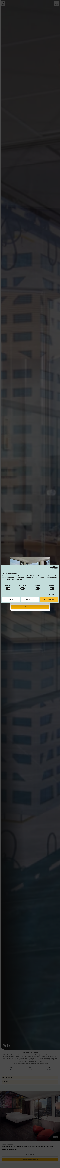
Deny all (11, 599)
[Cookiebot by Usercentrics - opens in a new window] (51, 567)
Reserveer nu (28, 607)
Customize (52, 594)
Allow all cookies (49, 599)
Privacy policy (31, 577)
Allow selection (30, 599)
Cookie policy (42, 577)
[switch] (22, 588)
